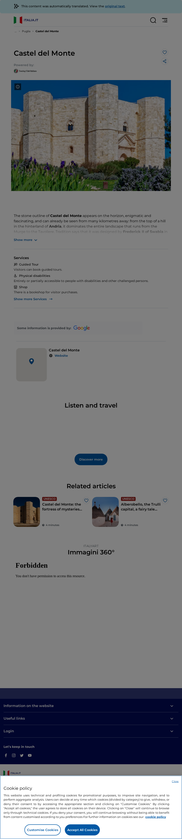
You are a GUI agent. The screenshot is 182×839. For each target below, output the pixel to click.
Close (175, 781)
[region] (91, 807)
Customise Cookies (42, 830)
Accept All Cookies (82, 830)
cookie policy (155, 817)
